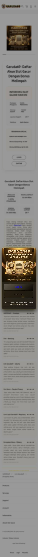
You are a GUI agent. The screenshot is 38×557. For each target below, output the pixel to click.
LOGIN (18, 287)
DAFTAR (18, 294)
